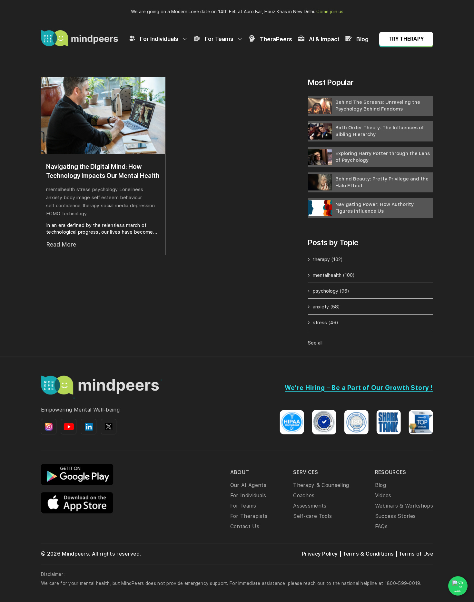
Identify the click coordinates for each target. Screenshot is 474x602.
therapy (90, 206)
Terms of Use (416, 554)
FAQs (381, 526)
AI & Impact (324, 39)
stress (83, 189)
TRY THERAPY (406, 39)
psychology (105, 189)
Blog (362, 39)
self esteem (105, 197)
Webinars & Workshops (404, 506)
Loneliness (131, 189)
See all (315, 343)
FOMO (53, 214)
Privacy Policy (320, 554)
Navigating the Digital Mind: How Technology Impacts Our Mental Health (102, 171)
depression (142, 206)
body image (77, 197)
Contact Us (244, 526)
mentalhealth (60, 189)
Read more (61, 244)
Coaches (303, 495)
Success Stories (395, 516)
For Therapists (248, 516)
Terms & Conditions (368, 554)
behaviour (131, 197)
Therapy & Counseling (321, 485)
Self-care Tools (312, 516)
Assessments (310, 506)
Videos (383, 495)
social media (114, 206)
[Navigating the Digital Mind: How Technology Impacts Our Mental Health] (103, 115)
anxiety (54, 197)
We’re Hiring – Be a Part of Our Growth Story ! (359, 388)
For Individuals (159, 39)
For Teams (219, 39)
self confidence (63, 206)
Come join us (329, 11)
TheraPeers (276, 39)
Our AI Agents (248, 485)
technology (74, 214)
